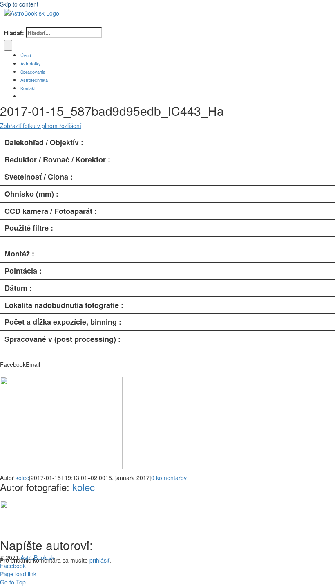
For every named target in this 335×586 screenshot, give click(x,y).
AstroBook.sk (37, 557)
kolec (22, 478)
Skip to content (19, 4)
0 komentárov (169, 478)
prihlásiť (99, 560)
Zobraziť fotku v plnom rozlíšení (40, 125)
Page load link (18, 574)
